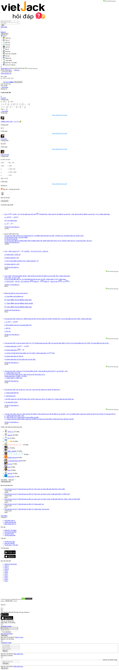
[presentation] (3, 101)
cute (9, 467)
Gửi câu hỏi (4, 201)
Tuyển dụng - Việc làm (11, 545)
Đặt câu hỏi (4, 34)
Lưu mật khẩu (7, 632)
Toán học (16, 70)
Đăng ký (3, 32)
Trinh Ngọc (11, 476)
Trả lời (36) (7, 242)
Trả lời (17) (7, 284)
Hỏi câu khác (18, 82)
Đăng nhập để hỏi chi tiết (59, 115)
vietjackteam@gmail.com (24, 601)
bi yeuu (10, 464)
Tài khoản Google (6, 626)
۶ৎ (8, 448)
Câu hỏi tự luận (9, 533)
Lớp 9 (6, 571)
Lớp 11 (6, 567)
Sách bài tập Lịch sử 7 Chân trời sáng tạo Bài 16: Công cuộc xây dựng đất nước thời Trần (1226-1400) (34, 489)
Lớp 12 (6, 566)
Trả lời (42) (7, 227)
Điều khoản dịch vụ (10, 524)
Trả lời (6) (7, 267)
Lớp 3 (6, 581)
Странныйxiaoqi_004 (14, 461)
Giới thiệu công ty (9, 520)
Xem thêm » (4, 515)
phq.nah (10, 435)
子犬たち (11, 431)
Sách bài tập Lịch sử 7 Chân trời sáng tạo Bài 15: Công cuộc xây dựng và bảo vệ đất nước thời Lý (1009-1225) (37, 494)
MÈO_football (12, 451)
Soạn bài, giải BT (9, 543)
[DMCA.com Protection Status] (26, 599)
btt (8, 438)
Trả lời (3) (7, 405)
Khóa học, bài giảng (10, 530)
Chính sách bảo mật (10, 522)
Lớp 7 (10, 70)
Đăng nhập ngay (18, 654)
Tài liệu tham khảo (9, 535)
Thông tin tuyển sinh (10, 564)
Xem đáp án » (15, 227)
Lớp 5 (6, 577)
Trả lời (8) (7, 362)
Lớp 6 (6, 576)
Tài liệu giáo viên (9, 541)
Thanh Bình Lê (5, 68)
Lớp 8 (6, 572)
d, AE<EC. (7, 331)
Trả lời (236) (8, 310)
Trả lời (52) (7, 334)
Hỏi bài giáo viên (5, 481)
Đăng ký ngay (19, 637)
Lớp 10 (6, 569)
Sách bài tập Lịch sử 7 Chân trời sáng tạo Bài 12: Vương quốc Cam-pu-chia (26, 509)
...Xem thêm (4, 87)
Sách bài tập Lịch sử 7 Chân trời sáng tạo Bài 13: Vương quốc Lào (24, 504)
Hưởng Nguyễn (12, 457)
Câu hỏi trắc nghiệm (10, 532)
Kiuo (9, 470)
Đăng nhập (4, 27)
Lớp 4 (6, 579)
